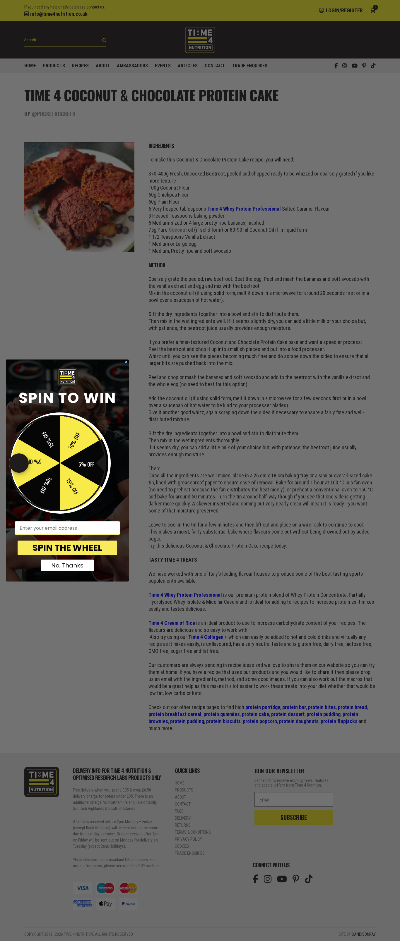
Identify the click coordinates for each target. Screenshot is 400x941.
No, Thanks (67, 565)
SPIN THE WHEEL (67, 547)
